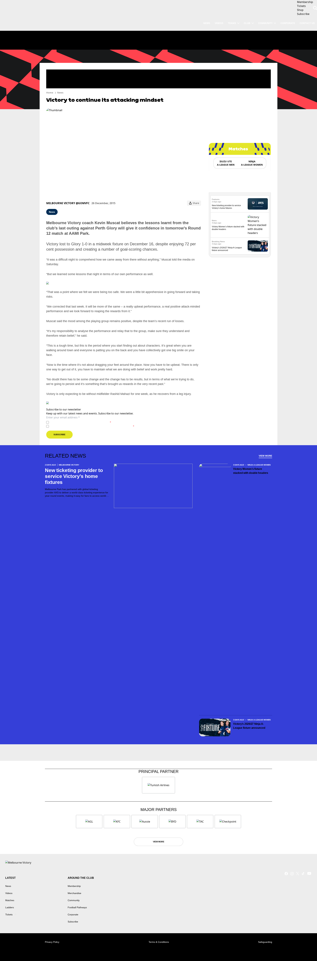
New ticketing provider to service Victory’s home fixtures (74, 476)
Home (49, 92)
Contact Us (307, 23)
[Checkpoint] (228, 821)
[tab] (225, 163)
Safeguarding (265, 942)
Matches (9, 900)
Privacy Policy (73, 422)
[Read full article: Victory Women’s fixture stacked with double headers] (258, 225)
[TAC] (200, 821)
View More (265, 455)
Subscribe (59, 434)
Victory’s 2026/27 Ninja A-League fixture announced (249, 725)
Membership (74, 886)
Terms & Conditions (159, 942)
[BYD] (172, 821)
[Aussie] (145, 821)
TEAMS (232, 23)
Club (247, 23)
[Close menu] (307, 951)
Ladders (9, 907)
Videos (8, 893)
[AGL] (89, 821)
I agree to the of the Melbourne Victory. (80, 422)
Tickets (9, 914)
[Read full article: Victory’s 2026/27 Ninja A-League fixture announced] (258, 246)
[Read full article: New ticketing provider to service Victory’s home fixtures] (258, 204)
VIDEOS (219, 23)
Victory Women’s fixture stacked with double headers (250, 471)
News (60, 92)
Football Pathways (77, 907)
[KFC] (117, 821)
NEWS (206, 23)
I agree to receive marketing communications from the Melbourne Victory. (92, 426)
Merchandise (74, 893)
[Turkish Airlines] (158, 785)
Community (265, 23)
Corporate (288, 23)
